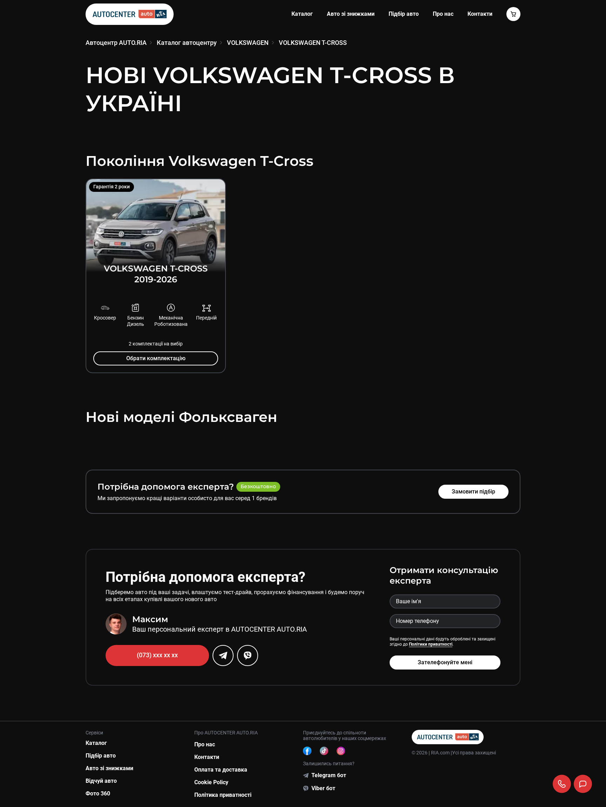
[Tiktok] (324, 751)
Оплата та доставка (220, 769)
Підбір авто (404, 14)
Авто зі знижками (351, 14)
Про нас (443, 14)
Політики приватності (430, 644)
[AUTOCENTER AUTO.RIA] (130, 14)
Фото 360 (98, 793)
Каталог (302, 14)
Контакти (206, 757)
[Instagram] (341, 751)
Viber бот (323, 788)
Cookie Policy (211, 782)
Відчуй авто (101, 781)
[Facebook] (307, 751)
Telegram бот (328, 775)
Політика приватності (222, 795)
